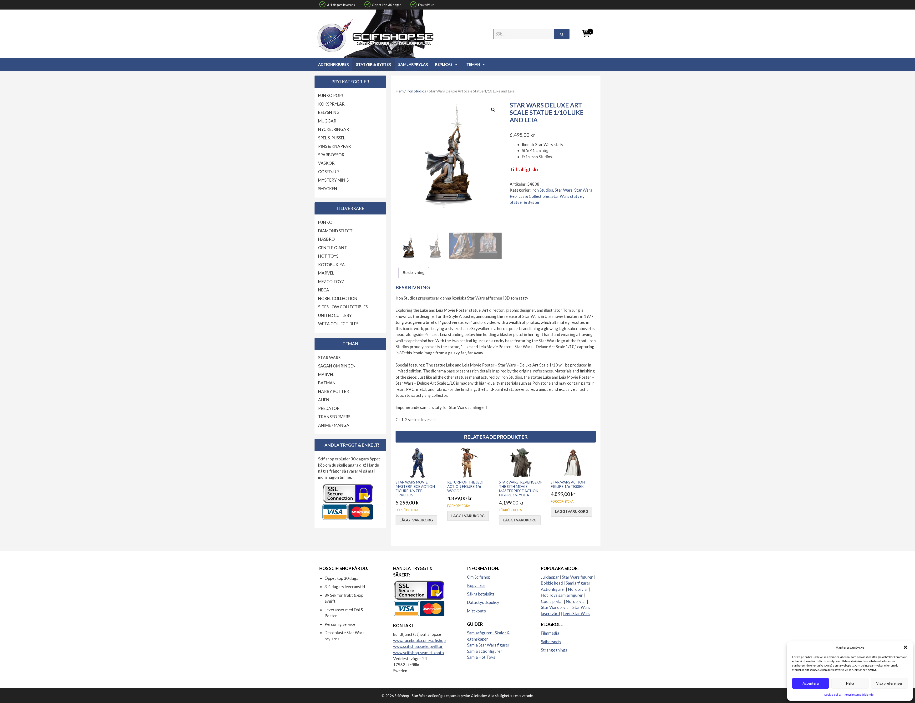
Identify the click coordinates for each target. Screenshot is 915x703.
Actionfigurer (333, 64)
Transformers (334, 416)
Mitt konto (476, 610)
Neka (850, 683)
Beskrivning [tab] (414, 272)
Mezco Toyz (331, 281)
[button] (905, 647)
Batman (327, 382)
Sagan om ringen (337, 365)
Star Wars (564, 190)
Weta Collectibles (338, 323)
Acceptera (811, 683)
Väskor (326, 163)
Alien (323, 399)
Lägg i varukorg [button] (416, 520)
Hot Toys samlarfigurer (562, 595)
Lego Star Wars (576, 613)
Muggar (327, 120)
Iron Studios (416, 91)
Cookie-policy (832, 694)
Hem (400, 91)
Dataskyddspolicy (483, 602)
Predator (329, 408)
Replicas (443, 64)
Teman (473, 64)
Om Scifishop (478, 577)
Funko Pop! (330, 95)
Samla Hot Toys (481, 657)
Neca (323, 289)
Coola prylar (552, 601)
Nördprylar (578, 589)
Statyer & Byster (373, 64)
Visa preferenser (889, 683)
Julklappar (550, 577)
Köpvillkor (476, 585)
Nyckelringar (333, 129)
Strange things (554, 649)
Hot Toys (328, 256)
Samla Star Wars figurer (488, 644)
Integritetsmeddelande (859, 694)
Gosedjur (328, 171)
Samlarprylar (413, 64)
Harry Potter (333, 391)
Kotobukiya (331, 264)
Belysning (329, 112)
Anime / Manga (333, 425)
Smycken (327, 188)
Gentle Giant (332, 247)
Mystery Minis (333, 180)
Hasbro (326, 239)
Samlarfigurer (578, 583)
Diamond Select (335, 230)
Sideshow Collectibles (343, 306)
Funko (325, 222)
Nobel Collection (337, 298)
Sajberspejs (551, 641)
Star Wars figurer (577, 577)
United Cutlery (335, 315)
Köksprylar (331, 104)
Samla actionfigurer (484, 651)
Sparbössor (331, 154)
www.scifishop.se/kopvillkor (418, 646)
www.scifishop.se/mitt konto (418, 652)
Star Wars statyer (567, 196)
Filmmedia (550, 633)
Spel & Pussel (331, 137)
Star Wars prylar (555, 607)
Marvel (326, 272)
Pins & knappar (334, 146)
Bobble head (552, 583)
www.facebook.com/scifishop (419, 640)
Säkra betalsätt (480, 593)
